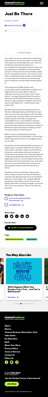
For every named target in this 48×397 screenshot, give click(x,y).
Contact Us (10, 355)
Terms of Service (12, 352)
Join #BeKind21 (15, 205)
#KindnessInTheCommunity (14, 239)
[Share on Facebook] (6, 216)
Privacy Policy (11, 349)
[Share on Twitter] (11, 216)
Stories (8, 329)
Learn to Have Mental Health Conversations (20, 199)
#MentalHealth (31, 239)
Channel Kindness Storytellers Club (21, 332)
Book (7, 342)
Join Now (12, 384)
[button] (14, 303)
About (7, 326)
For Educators (11, 339)
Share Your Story (13, 345)
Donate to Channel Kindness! (22, 228)
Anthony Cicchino (14, 26)
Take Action (10, 336)
